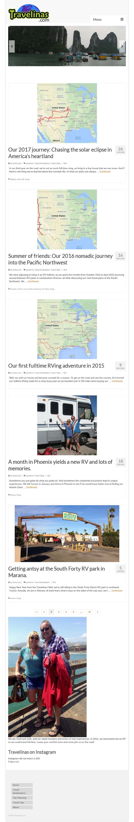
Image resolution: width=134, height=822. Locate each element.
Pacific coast (22, 289)
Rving (27, 179)
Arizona (13, 495)
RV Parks (45, 289)
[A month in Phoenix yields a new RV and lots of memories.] (67, 425)
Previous (12, 46)
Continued (105, 171)
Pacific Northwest (34, 289)
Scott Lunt (17, 163)
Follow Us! (13, 761)
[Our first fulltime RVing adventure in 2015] (67, 329)
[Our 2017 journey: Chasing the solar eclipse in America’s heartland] (67, 113)
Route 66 (20, 179)
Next (122, 46)
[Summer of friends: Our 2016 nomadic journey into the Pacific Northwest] (67, 219)
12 (89, 612)
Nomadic (13, 289)
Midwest (13, 179)
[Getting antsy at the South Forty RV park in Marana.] (67, 533)
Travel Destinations (42, 163)
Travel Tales (55, 163)
